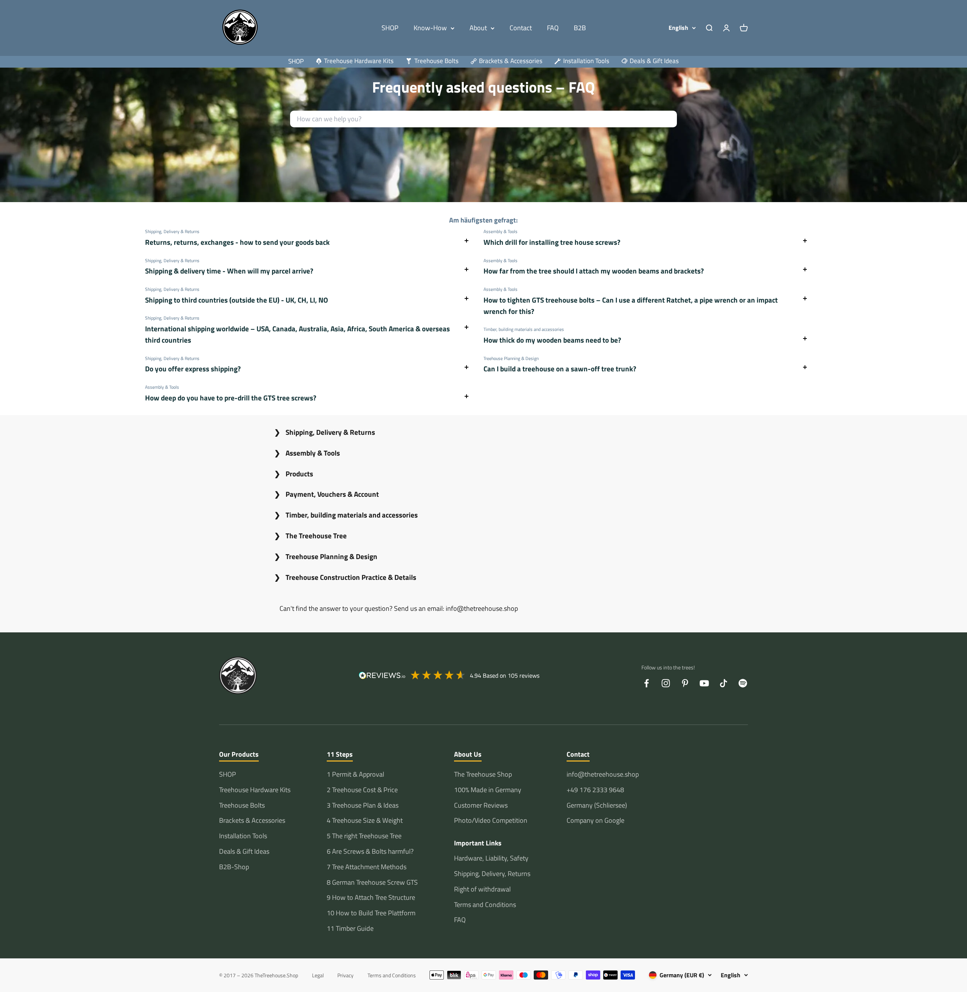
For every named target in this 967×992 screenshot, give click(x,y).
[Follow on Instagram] (666, 683)
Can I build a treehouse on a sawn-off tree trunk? (560, 368)
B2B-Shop (234, 867)
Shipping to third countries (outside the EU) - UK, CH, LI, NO (236, 299)
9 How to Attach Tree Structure (371, 897)
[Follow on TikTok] (723, 683)
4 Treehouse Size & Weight (365, 820)
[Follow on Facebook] (646, 683)
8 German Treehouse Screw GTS (372, 882)
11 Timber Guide (350, 928)
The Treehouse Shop (483, 774)
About (478, 28)
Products (299, 473)
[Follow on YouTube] (704, 683)
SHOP (390, 28)
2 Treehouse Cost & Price (362, 790)
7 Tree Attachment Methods (366, 867)
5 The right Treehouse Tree (364, 836)
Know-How (430, 28)
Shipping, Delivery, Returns (492, 873)
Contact (521, 28)
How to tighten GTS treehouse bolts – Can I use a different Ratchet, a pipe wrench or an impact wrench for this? (631, 305)
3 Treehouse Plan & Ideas (363, 805)
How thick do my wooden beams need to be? (552, 339)
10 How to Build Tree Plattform (371, 913)
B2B (580, 28)
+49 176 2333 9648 (595, 790)
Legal (318, 975)
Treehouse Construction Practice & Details (351, 577)
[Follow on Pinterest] (685, 683)
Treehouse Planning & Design (331, 556)
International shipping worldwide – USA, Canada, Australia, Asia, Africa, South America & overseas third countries (297, 334)
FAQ (553, 28)
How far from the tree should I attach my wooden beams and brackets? (594, 270)
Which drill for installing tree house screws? (552, 241)
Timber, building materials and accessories (352, 514)
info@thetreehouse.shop (603, 774)
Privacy (345, 975)
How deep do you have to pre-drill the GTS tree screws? (230, 397)
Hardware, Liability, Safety (491, 858)
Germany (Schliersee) (597, 805)
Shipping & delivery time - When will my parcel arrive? (229, 270)
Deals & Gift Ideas (244, 851)
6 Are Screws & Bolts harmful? (370, 851)
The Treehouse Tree (316, 535)
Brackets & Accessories (252, 820)
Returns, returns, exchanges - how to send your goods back (237, 241)
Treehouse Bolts (242, 805)
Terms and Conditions (485, 904)
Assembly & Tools (313, 452)
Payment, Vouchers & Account (332, 493)
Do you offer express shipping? (193, 368)
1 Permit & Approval (355, 774)
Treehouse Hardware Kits (254, 790)
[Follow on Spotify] (743, 683)
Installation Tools (243, 836)
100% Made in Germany (487, 790)
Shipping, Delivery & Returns (330, 431)
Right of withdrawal (482, 889)
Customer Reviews (481, 805)
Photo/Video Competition (490, 820)
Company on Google (595, 820)
